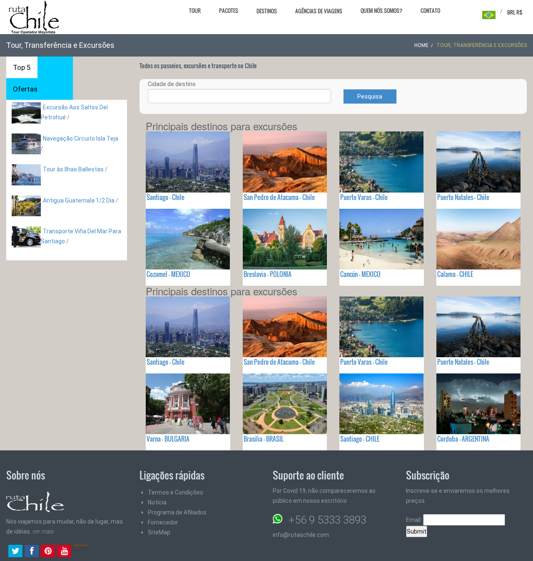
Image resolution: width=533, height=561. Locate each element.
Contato (430, 10)
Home (421, 45)
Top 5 (22, 67)
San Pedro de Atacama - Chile (279, 197)
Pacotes (228, 10)
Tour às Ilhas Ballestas (73, 169)
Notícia (157, 502)
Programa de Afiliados (177, 512)
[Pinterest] (48, 552)
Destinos (267, 11)
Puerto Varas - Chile (364, 197)
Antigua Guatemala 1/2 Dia (79, 200)
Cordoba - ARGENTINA (463, 438)
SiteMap (159, 532)
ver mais (43, 531)
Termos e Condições (175, 492)
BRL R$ (515, 12)
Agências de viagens (318, 11)
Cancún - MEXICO (360, 274)
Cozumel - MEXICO (168, 274)
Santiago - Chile (165, 197)
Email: (414, 520)
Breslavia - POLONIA (267, 274)
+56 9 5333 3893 (327, 520)
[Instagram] (80, 552)
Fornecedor (163, 522)
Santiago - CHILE (359, 438)
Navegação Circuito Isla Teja (80, 138)
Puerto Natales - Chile (463, 197)
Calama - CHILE (455, 274)
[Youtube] (64, 552)
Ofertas (25, 89)
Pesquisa (369, 96)
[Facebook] (32, 552)
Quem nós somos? (381, 10)
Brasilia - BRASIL (264, 438)
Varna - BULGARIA (168, 438)
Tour (195, 10)
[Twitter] (15, 552)
